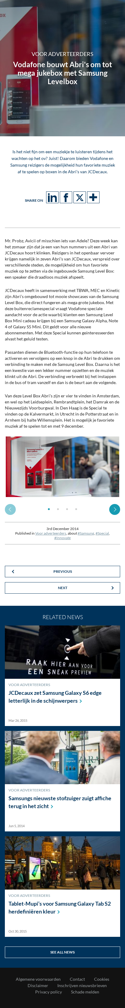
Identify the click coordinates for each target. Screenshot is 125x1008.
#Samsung (86, 533)
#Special (102, 533)
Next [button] (114, 509)
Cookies (101, 979)
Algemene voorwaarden (38, 979)
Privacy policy (48, 992)
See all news (62, 952)
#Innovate (62, 538)
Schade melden (85, 992)
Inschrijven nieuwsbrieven (82, 985)
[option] (62, 466)
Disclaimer (38, 985)
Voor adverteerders (50, 533)
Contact (77, 979)
